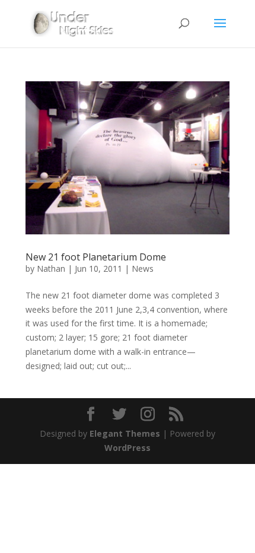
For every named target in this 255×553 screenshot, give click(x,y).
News (143, 268)
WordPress (127, 447)
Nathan (51, 268)
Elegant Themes (125, 433)
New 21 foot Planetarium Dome (96, 256)
